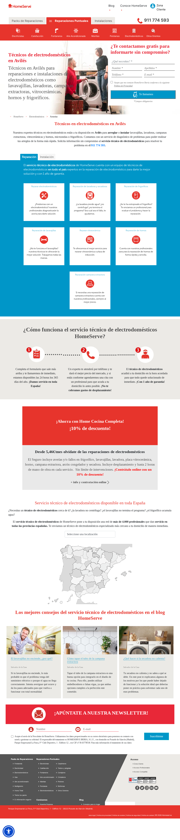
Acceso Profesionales (142, 768)
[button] (9, 831)
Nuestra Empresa (46, 804)
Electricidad (18, 768)
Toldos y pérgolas (64, 768)
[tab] (29, 157)
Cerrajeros (61, 773)
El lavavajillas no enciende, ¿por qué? (32, 658)
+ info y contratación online (89, 482)
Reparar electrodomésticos (44, 186)
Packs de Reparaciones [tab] (27, 21)
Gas (16, 777)
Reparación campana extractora (90, 274)
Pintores (60, 782)
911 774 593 (156, 20)
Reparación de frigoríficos (136, 186)
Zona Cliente (138, 764)
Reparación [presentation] (29, 157)
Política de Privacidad (123, 86)
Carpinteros (61, 764)
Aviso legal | (93, 815)
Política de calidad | (148, 815)
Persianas (43, 786)
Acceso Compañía (140, 772)
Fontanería (18, 764)
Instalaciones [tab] (103, 21)
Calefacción (44, 768)
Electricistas (44, 764)
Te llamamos (146, 94)
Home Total (18, 791)
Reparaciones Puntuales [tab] (71, 21)
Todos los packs (20, 795)
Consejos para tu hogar (91, 804)
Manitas (43, 782)
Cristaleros (61, 777)
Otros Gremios (63, 791)
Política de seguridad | (134, 815)
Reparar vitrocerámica (90, 230)
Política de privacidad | (104, 815)
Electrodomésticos (37, 116)
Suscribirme (156, 736)
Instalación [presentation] (47, 157)
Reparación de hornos (136, 230)
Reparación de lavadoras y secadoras (90, 186)
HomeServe (19, 116)
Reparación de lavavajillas (44, 230)
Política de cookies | (119, 815)
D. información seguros (22, 800)
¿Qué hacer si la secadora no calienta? (144, 658)
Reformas (61, 786)
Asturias (54, 116)
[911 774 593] (140, 20)
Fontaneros (44, 773)
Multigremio (18, 786)
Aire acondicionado (21, 782)
